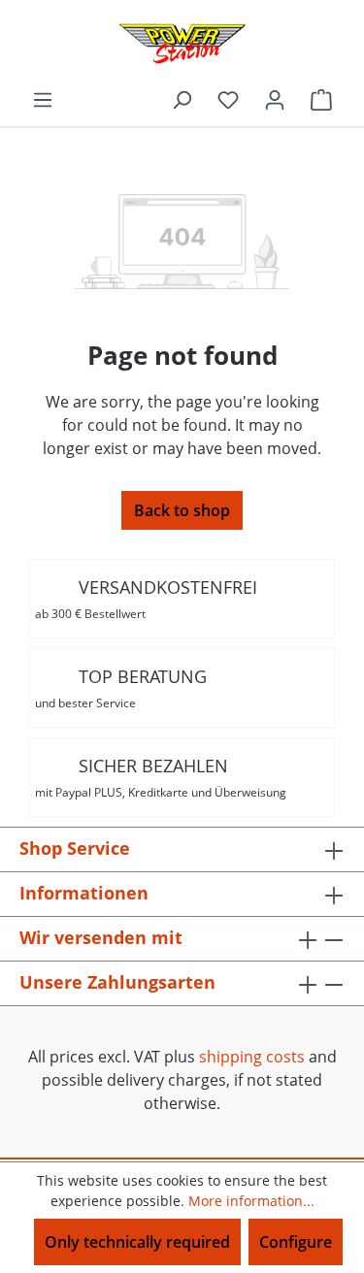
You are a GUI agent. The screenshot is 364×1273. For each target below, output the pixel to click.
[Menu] (42, 99)
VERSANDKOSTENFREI (146, 598)
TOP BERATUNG (121, 688)
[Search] (181, 99)
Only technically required (137, 1242)
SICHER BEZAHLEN (160, 777)
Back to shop (182, 510)
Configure (295, 1242)
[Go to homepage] (182, 43)
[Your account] (274, 99)
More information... (251, 1200)
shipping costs (252, 1056)
